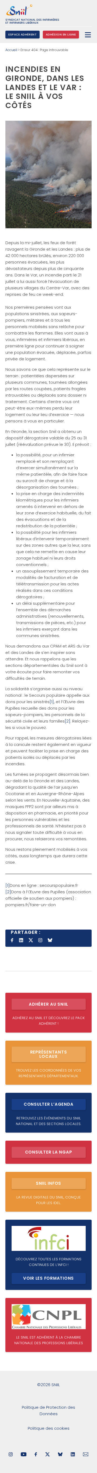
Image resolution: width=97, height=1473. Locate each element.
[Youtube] (23, 1455)
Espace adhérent (22, 35)
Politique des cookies (49, 1428)
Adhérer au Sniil (48, 1004)
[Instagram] (11, 1455)
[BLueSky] (60, 1455)
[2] (67, 721)
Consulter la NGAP (48, 1152)
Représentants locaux (48, 1054)
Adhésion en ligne (61, 35)
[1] (52, 702)
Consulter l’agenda (49, 1104)
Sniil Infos (48, 1183)
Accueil (11, 50)
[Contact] (86, 1455)
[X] (47, 1455)
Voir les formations (48, 1278)
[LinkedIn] (73, 1455)
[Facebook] (35, 1455)
